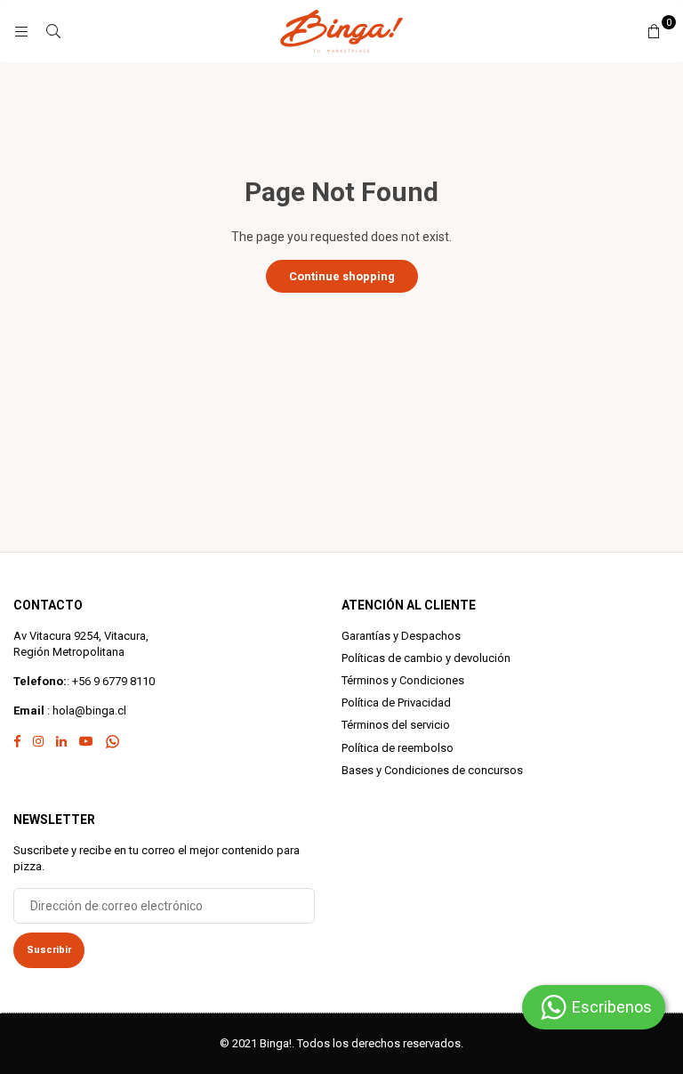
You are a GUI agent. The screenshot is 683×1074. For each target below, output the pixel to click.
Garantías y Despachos (401, 635)
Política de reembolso (398, 748)
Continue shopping (342, 276)
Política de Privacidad (396, 702)
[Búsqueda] (53, 31)
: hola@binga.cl (85, 710)
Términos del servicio (396, 724)
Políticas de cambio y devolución (426, 658)
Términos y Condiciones (403, 680)
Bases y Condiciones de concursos (432, 770)
